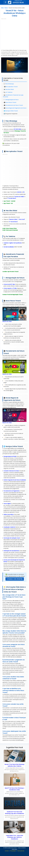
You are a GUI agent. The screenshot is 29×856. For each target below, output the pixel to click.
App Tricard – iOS (8, 203)
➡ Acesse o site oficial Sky (15, 579)
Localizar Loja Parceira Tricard (10, 271)
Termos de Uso (20, 851)
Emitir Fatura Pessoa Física (9, 228)
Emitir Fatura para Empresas (10, 230)
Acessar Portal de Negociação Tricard (12, 294)
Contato (7, 851)
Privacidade (13, 851)
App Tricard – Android (9, 201)
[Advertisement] (14, 33)
